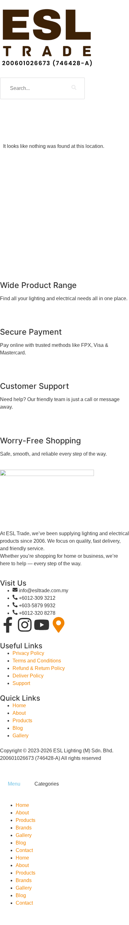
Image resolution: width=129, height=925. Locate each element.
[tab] (13, 784)
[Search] (74, 88)
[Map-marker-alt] (58, 625)
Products (25, 820)
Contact (24, 850)
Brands (24, 827)
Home (22, 805)
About (22, 812)
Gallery (24, 835)
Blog (21, 842)
